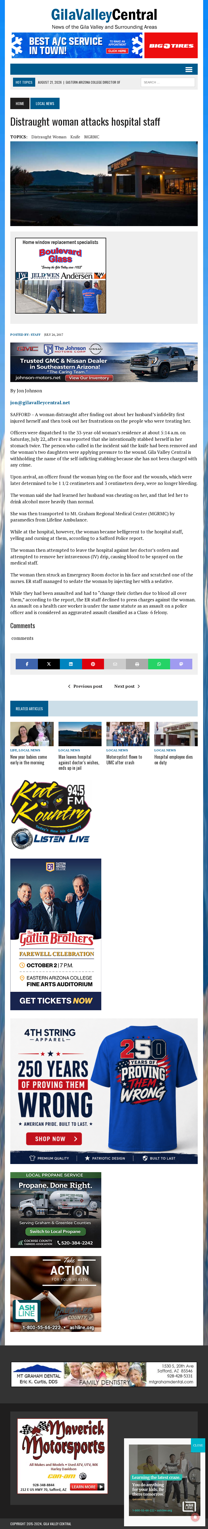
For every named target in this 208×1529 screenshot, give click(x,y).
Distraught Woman (48, 136)
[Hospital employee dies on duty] (176, 742)
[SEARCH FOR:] (168, 81)
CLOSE (198, 1445)
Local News (29, 750)
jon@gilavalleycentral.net (40, 402)
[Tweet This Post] (49, 664)
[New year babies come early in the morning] (32, 742)
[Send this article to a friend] (115, 664)
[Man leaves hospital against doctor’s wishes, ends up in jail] (80, 742)
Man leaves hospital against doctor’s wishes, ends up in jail (78, 762)
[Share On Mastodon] (181, 664)
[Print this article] (137, 664)
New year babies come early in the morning (28, 760)
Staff (36, 334)
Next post (124, 686)
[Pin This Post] (93, 664)
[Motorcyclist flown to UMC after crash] (128, 742)
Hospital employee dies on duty (173, 760)
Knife (75, 136)
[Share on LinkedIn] (71, 664)
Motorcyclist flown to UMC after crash (124, 760)
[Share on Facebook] (27, 664)
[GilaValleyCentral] (103, 18)
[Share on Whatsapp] (159, 664)
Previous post (87, 686)
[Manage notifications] (195, 1517)
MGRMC (91, 136)
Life (13, 750)
